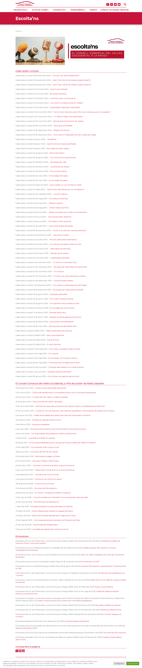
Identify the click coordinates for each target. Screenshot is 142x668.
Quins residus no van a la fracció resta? (66, 185)
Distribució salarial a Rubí (111, 610)
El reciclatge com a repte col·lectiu (63, 358)
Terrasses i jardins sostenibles (59, 372)
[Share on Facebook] (17, 650)
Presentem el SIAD (91, 562)
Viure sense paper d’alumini (59, 217)
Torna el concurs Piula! (44, 484)
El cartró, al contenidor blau (65, 262)
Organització (20, 10)
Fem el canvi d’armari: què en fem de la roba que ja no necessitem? (82, 112)
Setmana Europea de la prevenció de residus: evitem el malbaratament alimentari (70, 406)
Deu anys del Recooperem (45, 488)
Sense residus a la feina (59, 208)
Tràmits (93, 10)
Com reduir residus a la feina (61, 299)
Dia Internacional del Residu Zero (63, 326)
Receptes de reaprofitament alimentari (70, 267)
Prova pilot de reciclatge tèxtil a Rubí (64, 363)
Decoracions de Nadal (63, 126)
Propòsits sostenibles (58, 294)
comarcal (86, 415)
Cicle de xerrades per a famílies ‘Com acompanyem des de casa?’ (60, 497)
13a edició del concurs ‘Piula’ (47, 474)
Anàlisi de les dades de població (47, 415)
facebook (107, 4)
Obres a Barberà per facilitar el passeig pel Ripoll (52, 511)
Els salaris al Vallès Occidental (108, 605)
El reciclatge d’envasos (58, 176)
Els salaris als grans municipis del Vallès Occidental (52, 506)
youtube (115, 4)
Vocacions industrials (40, 424)
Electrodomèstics (57, 153)
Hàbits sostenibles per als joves (59, 331)
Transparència (77, 10)
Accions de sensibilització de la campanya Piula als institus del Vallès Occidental (62, 443)
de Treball (53, 452)
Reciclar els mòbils (61, 235)
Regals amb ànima (61, 130)
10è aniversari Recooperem (114, 633)
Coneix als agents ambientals (76, 621)
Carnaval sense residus (59, 167)
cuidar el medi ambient (77, 212)
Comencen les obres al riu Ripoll (48, 479)
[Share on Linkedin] (23, 650)
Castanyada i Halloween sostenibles (65, 107)
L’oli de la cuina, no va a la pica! (63, 98)
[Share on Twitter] (20, 650)
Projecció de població (104, 587)
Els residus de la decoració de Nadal (68, 290)
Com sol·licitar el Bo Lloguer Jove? (45, 447)
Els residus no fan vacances (59, 221)
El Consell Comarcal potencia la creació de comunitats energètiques (63, 601)
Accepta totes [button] (133, 663)
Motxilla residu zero (57, 312)
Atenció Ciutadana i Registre (115, 10)
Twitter (119, 4)
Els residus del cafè (58, 162)
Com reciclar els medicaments (63, 157)
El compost (59, 271)
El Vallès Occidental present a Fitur (46, 420)
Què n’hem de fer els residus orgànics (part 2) (72, 85)
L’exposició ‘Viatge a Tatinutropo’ (45, 461)
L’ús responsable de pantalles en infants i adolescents (53, 433)
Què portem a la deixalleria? (61, 322)
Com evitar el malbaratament (65, 135)
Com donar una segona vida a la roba (65, 244)
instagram (111, 4)
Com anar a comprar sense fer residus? (66, 103)
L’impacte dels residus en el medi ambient (66, 367)
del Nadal (72, 144)
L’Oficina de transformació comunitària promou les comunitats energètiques (64, 392)
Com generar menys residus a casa (64, 303)
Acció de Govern (40, 10)
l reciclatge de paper (59, 180)
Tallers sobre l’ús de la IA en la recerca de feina (54, 470)
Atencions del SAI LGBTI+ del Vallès (47, 402)
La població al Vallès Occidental (41, 438)
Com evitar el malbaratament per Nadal (70, 285)
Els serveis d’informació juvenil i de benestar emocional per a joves (58, 429)
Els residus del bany (58, 94)
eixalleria (52, 139)
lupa (125, 4)
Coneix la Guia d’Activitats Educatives (50, 388)
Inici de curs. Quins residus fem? (66, 75)
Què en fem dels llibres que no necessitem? (65, 189)
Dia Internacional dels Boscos (46, 502)
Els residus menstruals (58, 199)
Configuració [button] (119, 663)
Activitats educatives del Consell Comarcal (50, 529)
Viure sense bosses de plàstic (61, 226)
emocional (69, 465)
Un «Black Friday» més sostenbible (68, 116)
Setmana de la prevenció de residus (68, 121)
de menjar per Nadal (87, 135)
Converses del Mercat (39, 452)
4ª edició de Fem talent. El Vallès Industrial (50, 397)
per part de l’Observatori (71, 415)
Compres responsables (63, 281)
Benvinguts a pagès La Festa (48, 456)
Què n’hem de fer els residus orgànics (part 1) (72, 80)
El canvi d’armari (54, 344)
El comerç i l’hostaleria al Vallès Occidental (52, 493)
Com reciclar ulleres (58, 171)
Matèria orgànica (56, 203)
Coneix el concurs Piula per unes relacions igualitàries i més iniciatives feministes (70, 411)
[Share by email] (26, 650)
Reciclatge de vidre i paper (58, 148)
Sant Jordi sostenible (55, 335)
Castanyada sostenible (60, 258)
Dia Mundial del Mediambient (45, 525)
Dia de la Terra (53, 340)
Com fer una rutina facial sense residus (69, 276)
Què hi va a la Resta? (59, 89)
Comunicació (59, 10)
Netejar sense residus (60, 253)
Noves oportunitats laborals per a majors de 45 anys (54, 516)
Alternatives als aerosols (60, 249)
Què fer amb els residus (57, 144)
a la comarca (109, 411)
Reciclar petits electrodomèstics (63, 240)
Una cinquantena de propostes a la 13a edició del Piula (57, 520)
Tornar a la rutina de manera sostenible (69, 230)
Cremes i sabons (60, 194)
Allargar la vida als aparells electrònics (65, 317)
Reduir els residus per (58, 212)
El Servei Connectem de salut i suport (49, 465)
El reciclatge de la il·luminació (62, 308)
